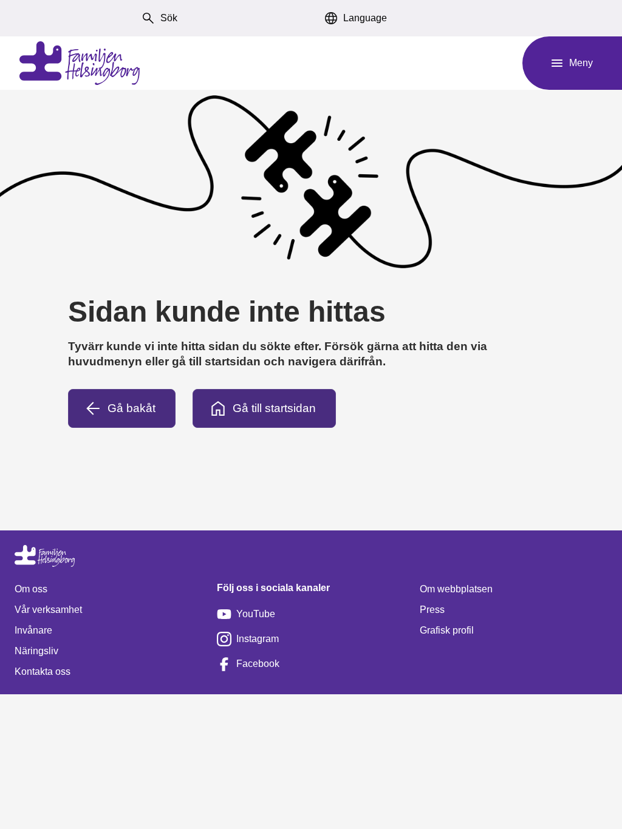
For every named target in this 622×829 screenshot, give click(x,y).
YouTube (255, 614)
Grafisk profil (447, 630)
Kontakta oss (42, 671)
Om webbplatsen (456, 589)
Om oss (31, 589)
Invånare (33, 630)
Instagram (257, 639)
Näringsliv (36, 651)
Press (432, 609)
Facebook (257, 663)
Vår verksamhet (48, 609)
